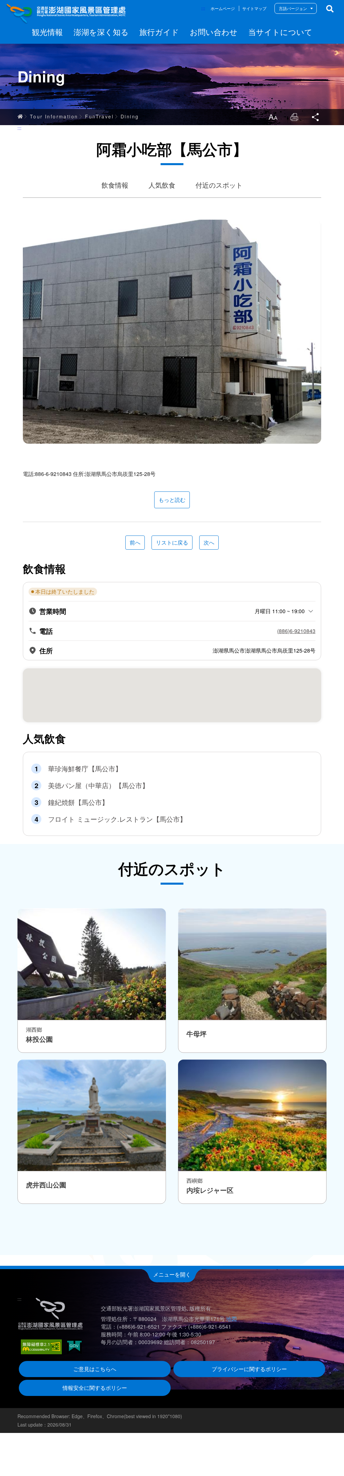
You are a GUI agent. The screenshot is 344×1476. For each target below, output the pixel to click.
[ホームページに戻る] (66, 13)
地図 (231, 1319)
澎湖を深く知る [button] (101, 31)
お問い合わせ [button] (214, 31)
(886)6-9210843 (296, 631)
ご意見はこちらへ (94, 1369)
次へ (209, 542)
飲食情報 (114, 185)
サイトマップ (254, 8)
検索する (330, 9)
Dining (130, 116)
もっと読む (172, 500)
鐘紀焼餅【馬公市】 (78, 802)
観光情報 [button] (47, 31)
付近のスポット (219, 185)
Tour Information (54, 116)
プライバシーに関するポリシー (249, 1369)
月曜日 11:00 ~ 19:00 (280, 611)
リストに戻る (172, 542)
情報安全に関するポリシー (94, 1388)
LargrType (273, 117)
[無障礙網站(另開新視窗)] (41, 1346)
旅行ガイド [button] (159, 31)
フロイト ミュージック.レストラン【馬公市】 (117, 819)
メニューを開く (172, 1274)
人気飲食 (161, 185)
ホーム (20, 116)
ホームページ (223, 8)
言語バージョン (293, 8)
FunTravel (99, 116)
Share (316, 117)
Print (294, 117)
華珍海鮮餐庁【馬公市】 (85, 769)
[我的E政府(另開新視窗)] (74, 1346)
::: (203, 8)
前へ (135, 542)
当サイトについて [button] (280, 31)
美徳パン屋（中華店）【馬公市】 (98, 785)
